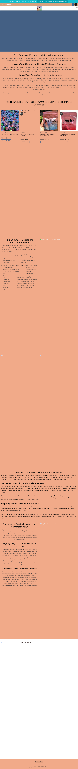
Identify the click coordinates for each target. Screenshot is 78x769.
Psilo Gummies (54, 75)
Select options (6, 140)
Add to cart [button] (25, 141)
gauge (19, 255)
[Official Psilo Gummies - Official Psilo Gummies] (39, 8)
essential (23, 265)
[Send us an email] (75, 4)
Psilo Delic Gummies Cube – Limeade (28, 134)
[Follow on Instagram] (73, 4)
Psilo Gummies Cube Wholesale (10, 134)
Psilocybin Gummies (43, 58)
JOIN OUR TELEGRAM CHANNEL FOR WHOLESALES (52, 1)
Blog (38, 764)
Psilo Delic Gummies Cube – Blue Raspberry (48, 134)
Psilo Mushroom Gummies (14, 67)
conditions (13, 276)
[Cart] (76, 8)
